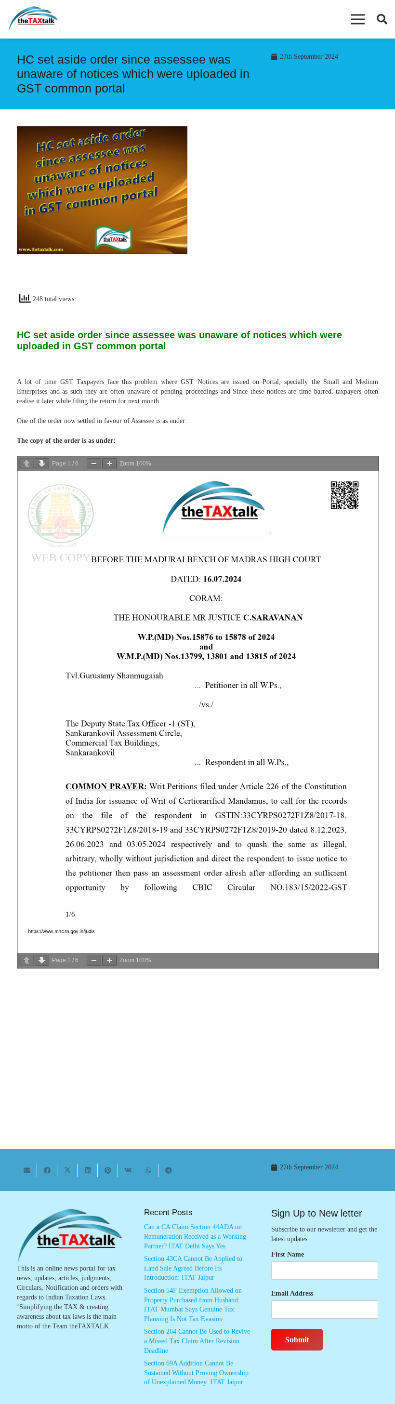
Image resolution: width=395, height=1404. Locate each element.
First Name (287, 1254)
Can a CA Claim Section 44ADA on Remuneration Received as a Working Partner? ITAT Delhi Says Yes (195, 1236)
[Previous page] (26, 463)
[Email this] (27, 1170)
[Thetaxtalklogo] (34, 19)
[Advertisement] (293, 213)
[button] (358, 19)
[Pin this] (108, 1170)
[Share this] (47, 1170)
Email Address (292, 1293)
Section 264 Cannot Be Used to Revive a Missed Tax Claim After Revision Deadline (197, 1341)
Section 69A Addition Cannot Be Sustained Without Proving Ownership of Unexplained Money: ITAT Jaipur (196, 1373)
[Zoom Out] (94, 463)
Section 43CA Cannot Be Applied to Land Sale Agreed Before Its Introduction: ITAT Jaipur (193, 1268)
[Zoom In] (109, 463)
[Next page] (42, 463)
